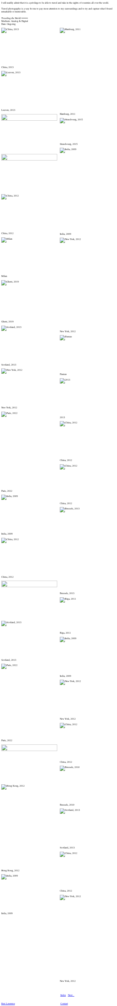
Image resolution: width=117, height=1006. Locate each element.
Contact (64, 1003)
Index (63, 995)
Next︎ (71, 995)
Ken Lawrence (8, 1003)
